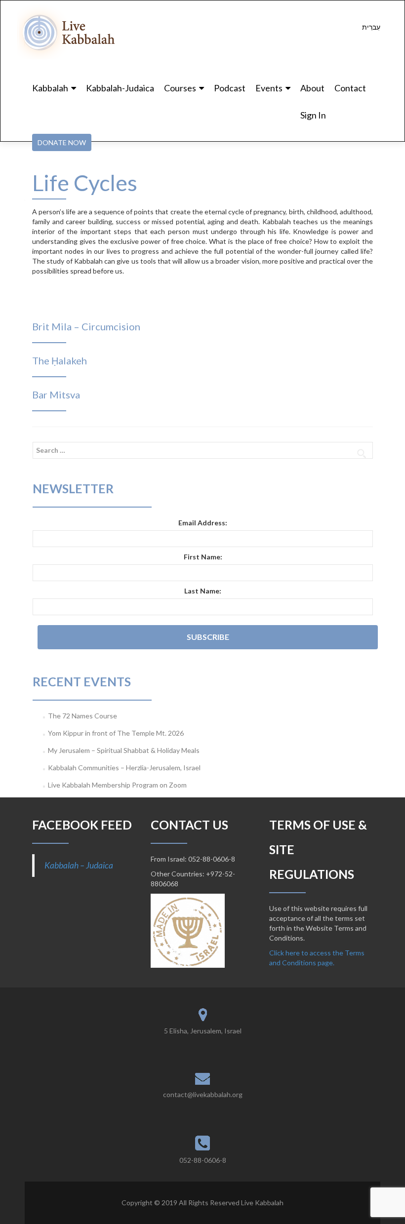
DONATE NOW (62, 142)
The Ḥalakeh (59, 360)
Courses (180, 87)
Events (269, 87)
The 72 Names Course (82, 715)
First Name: (203, 557)
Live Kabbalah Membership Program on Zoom (117, 785)
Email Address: (202, 522)
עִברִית (371, 27)
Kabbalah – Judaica (78, 865)
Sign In (313, 115)
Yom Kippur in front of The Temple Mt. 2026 (116, 733)
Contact (350, 87)
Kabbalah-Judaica (120, 87)
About (312, 87)
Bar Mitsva (56, 394)
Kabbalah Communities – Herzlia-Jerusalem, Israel (124, 767)
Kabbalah (50, 87)
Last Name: (202, 591)
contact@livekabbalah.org (203, 1094)
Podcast (229, 87)
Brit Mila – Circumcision (86, 326)
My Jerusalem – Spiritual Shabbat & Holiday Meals (124, 750)
